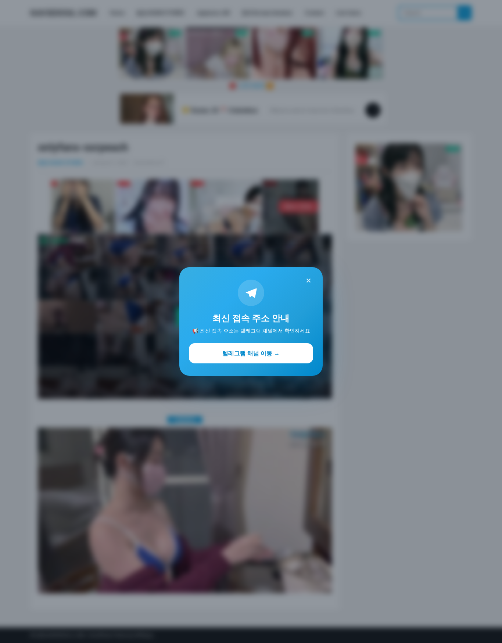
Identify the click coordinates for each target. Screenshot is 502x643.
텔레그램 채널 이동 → (251, 353)
